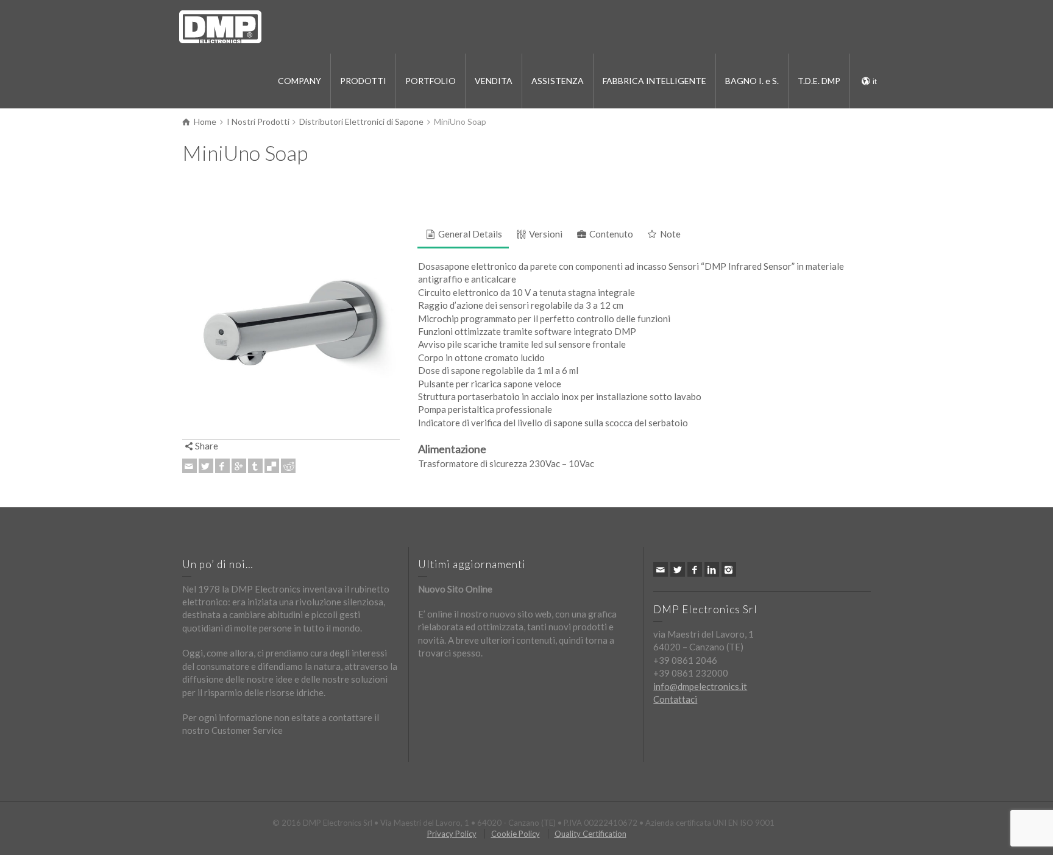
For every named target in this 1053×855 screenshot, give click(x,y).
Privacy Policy (452, 834)
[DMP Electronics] (220, 25)
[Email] (189, 466)
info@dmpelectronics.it (700, 686)
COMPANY (299, 81)
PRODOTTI (363, 81)
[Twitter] (206, 466)
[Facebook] (222, 466)
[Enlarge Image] (291, 331)
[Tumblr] (255, 466)
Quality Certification (590, 834)
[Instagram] (729, 569)
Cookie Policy (515, 834)
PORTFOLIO (430, 81)
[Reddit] (288, 466)
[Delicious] (271, 466)
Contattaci (675, 699)
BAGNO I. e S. (752, 81)
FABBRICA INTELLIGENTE (654, 81)
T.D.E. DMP (819, 81)
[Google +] (239, 466)
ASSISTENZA (557, 81)
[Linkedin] (711, 569)
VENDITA (493, 81)
